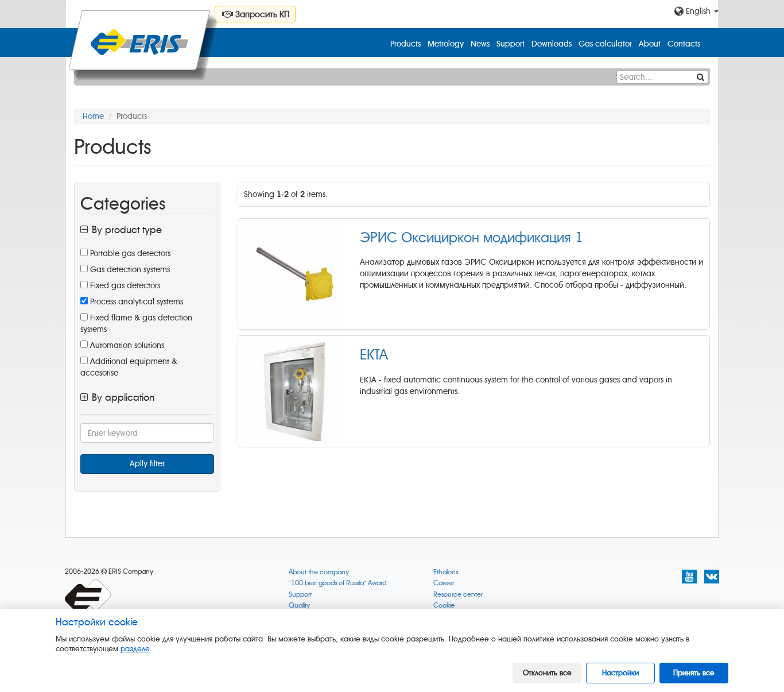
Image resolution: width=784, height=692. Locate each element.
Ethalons (445, 572)
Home (93, 116)
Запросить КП (261, 14)
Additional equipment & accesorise (128, 367)
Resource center (458, 594)
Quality (299, 605)
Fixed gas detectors (124, 286)
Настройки (620, 672)
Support (510, 44)
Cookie (444, 605)
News (480, 44)
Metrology (446, 44)
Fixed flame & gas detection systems (136, 323)
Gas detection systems (129, 270)
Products (405, 44)
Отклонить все (547, 672)
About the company (319, 572)
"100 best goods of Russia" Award (337, 583)
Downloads (551, 44)
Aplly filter (147, 464)
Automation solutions (126, 345)
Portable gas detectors (129, 253)
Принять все (694, 672)
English (698, 11)
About (650, 44)
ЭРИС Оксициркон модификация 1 (471, 238)
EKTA (374, 355)
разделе (135, 648)
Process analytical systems (135, 302)
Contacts (683, 44)
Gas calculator (605, 44)
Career (443, 583)
